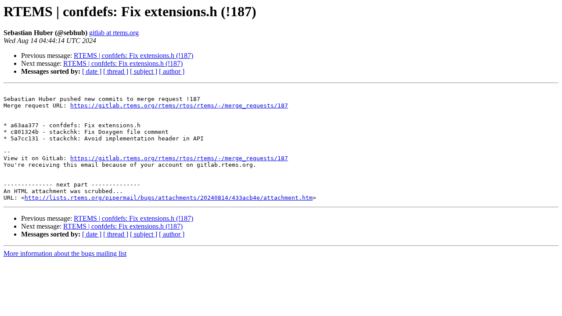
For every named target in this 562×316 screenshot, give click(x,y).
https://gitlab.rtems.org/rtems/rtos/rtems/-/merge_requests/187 (179, 105)
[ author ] (171, 71)
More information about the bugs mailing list (65, 253)
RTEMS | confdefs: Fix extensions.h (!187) (133, 55)
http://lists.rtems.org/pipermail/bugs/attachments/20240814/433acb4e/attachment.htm (169, 197)
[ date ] (91, 71)
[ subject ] (143, 71)
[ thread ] (115, 71)
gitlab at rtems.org (114, 32)
